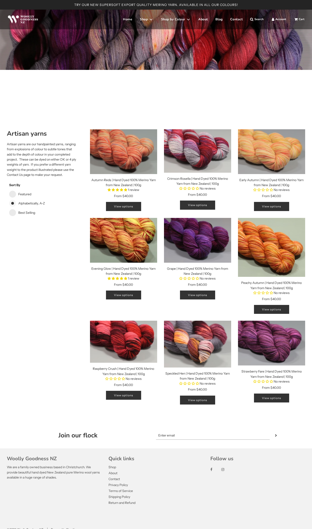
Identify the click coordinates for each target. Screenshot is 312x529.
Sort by (14, 185)
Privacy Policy (118, 485)
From (123, 196)
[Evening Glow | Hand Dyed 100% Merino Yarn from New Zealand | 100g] (123, 240)
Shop (112, 467)
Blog (219, 19)
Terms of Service (120, 491)
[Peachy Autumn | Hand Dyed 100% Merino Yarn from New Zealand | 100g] (271, 247)
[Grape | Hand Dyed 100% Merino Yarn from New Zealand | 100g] (197, 240)
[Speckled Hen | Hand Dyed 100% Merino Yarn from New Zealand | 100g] (197, 344)
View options (123, 206)
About (203, 19)
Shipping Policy (119, 497)
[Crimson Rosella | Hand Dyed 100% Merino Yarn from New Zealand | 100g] (197, 151)
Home (127, 19)
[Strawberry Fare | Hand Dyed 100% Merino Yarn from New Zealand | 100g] (271, 343)
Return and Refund (121, 503)
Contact (236, 19)
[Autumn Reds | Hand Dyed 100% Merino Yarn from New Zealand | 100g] (123, 151)
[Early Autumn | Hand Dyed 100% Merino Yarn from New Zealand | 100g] (271, 151)
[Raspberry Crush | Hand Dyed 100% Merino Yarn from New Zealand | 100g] (123, 342)
